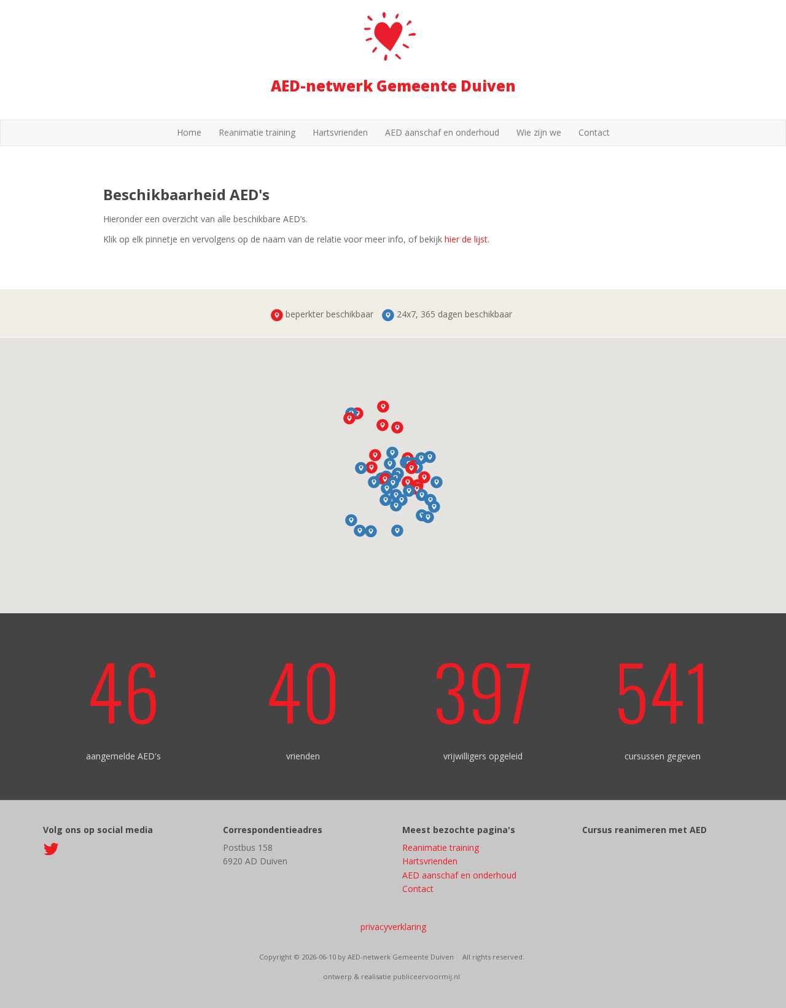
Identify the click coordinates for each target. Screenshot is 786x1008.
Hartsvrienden (340, 132)
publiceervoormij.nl (426, 976)
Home (189, 132)
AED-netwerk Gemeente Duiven (393, 86)
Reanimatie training (257, 132)
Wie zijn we (538, 132)
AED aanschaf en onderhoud (442, 132)
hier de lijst (466, 239)
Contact (594, 132)
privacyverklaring (393, 926)
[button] (349, 418)
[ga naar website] (51, 850)
